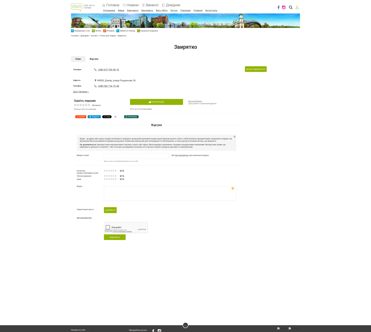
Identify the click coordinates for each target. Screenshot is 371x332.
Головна (112, 5)
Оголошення (109, 10)
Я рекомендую (157, 102)
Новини (133, 5)
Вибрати (111, 210)
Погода (173, 10)
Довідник (173, 5)
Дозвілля (197, 10)
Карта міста (132, 10)
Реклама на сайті (78, 330)
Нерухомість (147, 10)
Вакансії (152, 5)
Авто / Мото (162, 10)
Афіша (121, 10)
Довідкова (185, 10)
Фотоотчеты (211, 10)
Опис (78, 59)
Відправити (115, 237)
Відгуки (94, 59)
